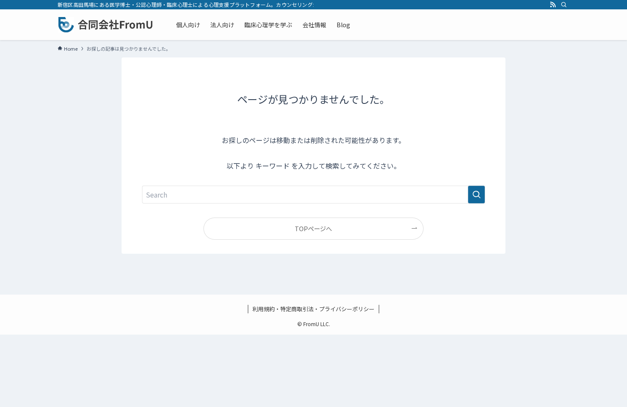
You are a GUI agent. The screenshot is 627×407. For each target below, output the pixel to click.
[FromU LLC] (106, 24)
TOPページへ (313, 228)
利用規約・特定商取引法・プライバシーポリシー (313, 309)
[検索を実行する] (476, 195)
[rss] (552, 4)
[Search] (563, 4)
